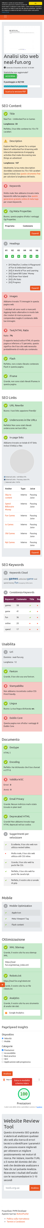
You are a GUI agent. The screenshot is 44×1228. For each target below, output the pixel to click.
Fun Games (10, 515)
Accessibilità (9, 1053)
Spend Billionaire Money (9, 507)
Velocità (7, 1038)
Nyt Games (10, 542)
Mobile (7, 1041)
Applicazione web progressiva (17, 1062)
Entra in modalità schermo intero (22, 1081)
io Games (9, 524)
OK (35, 3)
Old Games (10, 533)
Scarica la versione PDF (15, 92)
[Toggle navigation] (5, 16)
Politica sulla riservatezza (18, 1219)
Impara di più (5, 12)
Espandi (35, 233)
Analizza (7, 1074)
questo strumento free (30, 174)
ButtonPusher (23, 1214)
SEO (6, 1059)
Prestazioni (9, 1050)
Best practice (10, 1056)
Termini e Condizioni (16, 1222)
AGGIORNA (10, 76)
